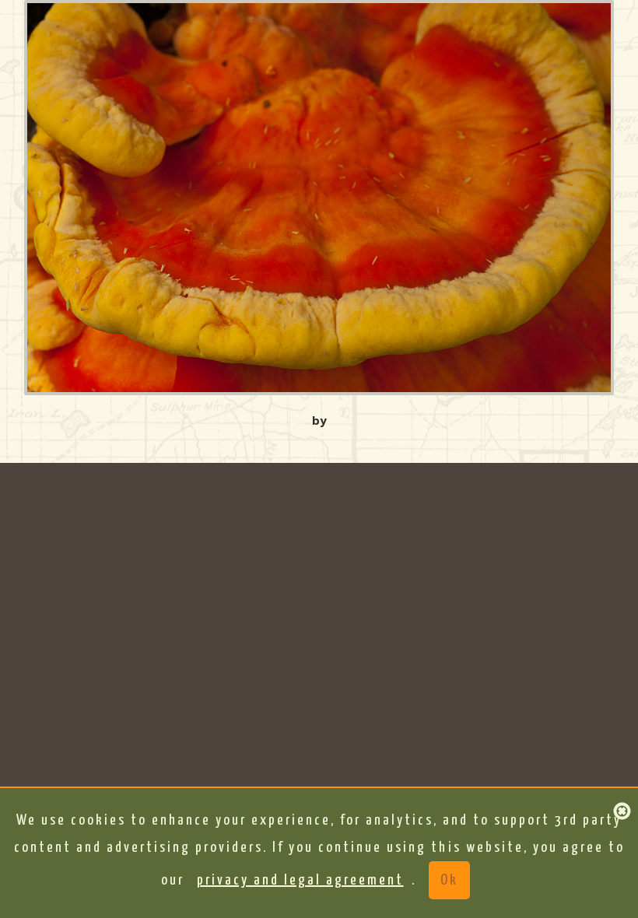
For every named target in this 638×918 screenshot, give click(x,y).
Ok (449, 880)
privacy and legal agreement (300, 880)
